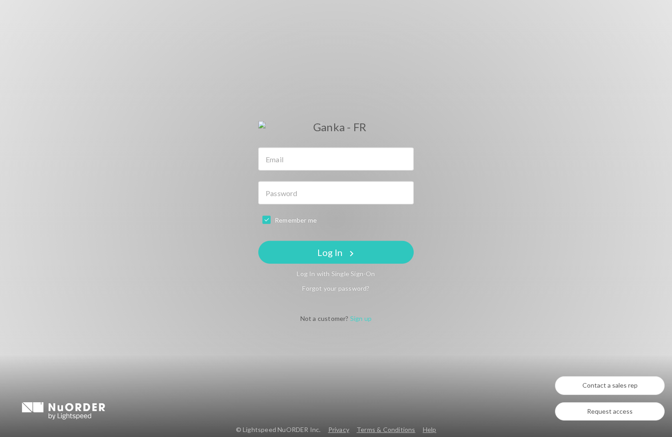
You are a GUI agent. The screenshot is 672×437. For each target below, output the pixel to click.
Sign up (361, 318)
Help (430, 429)
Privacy (338, 429)
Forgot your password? (335, 288)
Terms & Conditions (386, 429)
